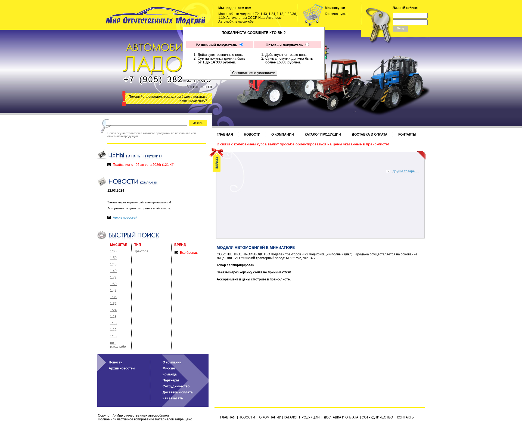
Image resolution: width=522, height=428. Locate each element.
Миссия (169, 368)
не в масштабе (118, 344)
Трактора (141, 251)
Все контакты (197, 87)
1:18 (113, 317)
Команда (170, 374)
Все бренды (189, 253)
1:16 (113, 323)
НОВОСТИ (252, 134)
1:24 (113, 310)
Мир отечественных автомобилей (142, 415)
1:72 (113, 277)
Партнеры (171, 380)
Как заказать (173, 398)
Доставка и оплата (178, 392)
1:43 (113, 290)
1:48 (113, 264)
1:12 (113, 330)
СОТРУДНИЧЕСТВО (377, 417)
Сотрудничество (176, 386)
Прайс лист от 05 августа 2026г (137, 165)
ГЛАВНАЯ (225, 134)
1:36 (113, 297)
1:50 (113, 258)
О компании (172, 362)
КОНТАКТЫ (407, 134)
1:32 (113, 303)
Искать (198, 122)
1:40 (113, 271)
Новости (115, 362)
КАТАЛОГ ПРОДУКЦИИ (323, 134)
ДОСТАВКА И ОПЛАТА (369, 134)
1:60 (113, 251)
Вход (400, 28)
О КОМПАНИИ (282, 134)
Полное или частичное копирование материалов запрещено (145, 419)
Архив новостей (125, 217)
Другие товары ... (406, 171)
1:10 (113, 336)
